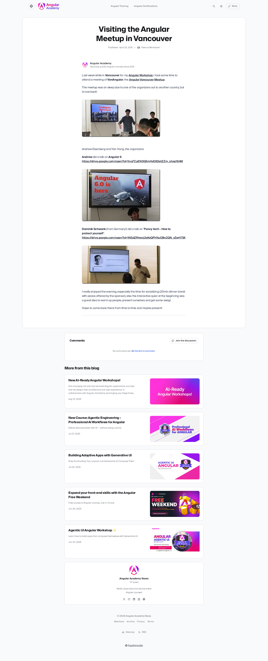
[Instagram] (129, 599)
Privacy (141, 622)
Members (119, 622)
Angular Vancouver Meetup (147, 79)
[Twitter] (124, 599)
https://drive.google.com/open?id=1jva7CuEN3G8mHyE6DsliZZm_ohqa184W (132, 161)
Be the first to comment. (143, 351)
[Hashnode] (143, 599)
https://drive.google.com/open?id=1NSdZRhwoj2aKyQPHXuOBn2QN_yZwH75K (133, 237)
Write (234, 6)
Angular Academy (100, 63)
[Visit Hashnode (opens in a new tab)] (134, 645)
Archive (130, 622)
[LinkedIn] (134, 599)
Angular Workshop (141, 75)
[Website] (139, 599)
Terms (150, 622)
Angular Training (119, 6)
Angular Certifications (145, 6)
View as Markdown (150, 47)
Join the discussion (186, 341)
